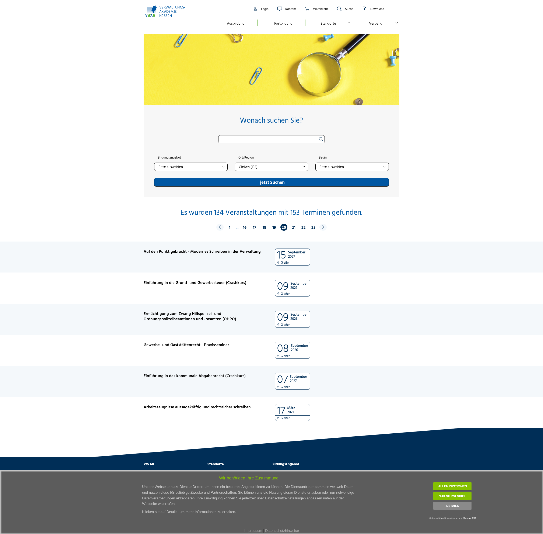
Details (452, 505)
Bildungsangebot (169, 157)
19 (274, 227)
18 (264, 227)
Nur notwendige (452, 496)
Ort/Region (246, 157)
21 (293, 227)
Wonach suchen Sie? (271, 120)
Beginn (323, 157)
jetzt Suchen (272, 182)
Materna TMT (469, 518)
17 (254, 227)
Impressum (253, 531)
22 (303, 227)
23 (313, 227)
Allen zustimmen (452, 486)
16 (244, 227)
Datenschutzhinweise (282, 531)
